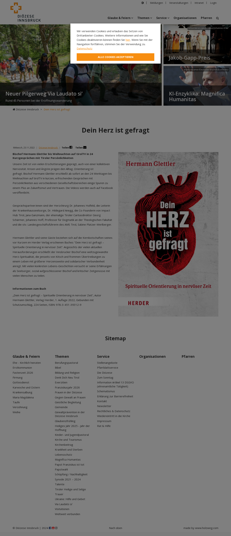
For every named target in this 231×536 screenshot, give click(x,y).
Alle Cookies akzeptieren (115, 57)
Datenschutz (84, 48)
